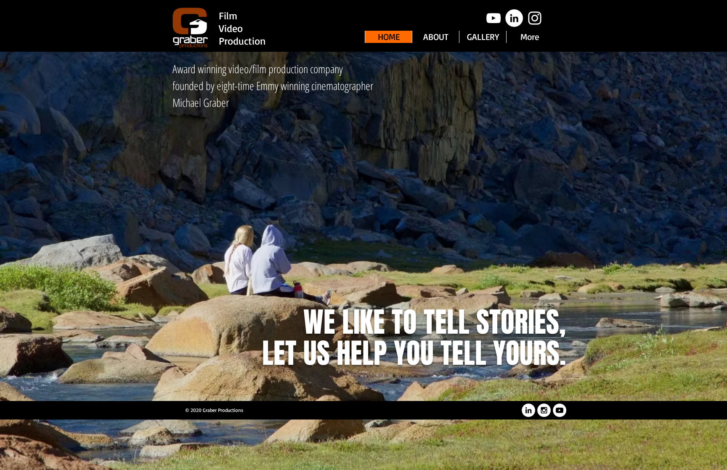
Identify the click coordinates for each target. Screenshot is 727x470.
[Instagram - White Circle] (544, 410)
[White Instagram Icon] (535, 18)
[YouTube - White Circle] (559, 410)
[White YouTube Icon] (493, 18)
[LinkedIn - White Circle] (514, 18)
